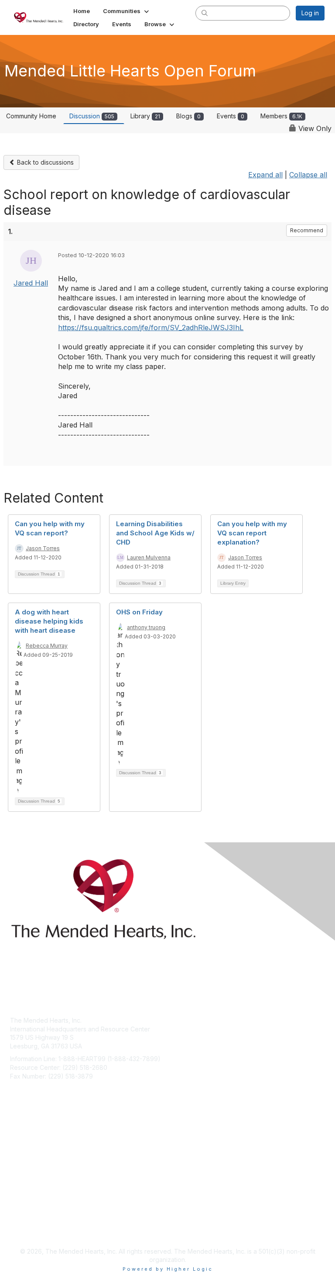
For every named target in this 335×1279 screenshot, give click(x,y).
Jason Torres (43, 548)
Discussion (91, 116)
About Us (23, 1220)
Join (16, 1146)
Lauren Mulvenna (149, 557)
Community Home (31, 116)
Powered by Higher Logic (168, 1269)
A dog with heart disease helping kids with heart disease (49, 621)
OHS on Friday (139, 612)
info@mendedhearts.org (45, 1089)
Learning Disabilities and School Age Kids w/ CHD (155, 533)
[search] (204, 13)
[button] (126, 10)
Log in (310, 13)
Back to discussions (44, 162)
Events (230, 116)
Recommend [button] (306, 230)
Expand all (265, 174)
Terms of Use (29, 1229)
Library (145, 116)
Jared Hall (31, 283)
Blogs (188, 116)
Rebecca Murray (47, 645)
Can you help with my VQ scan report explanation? (252, 533)
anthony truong (146, 627)
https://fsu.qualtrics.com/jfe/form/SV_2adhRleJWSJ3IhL (150, 327)
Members (281, 116)
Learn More (26, 1163)
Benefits (22, 1154)
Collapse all (308, 174)
